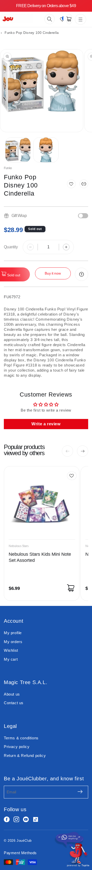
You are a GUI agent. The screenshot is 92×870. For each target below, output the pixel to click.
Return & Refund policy (25, 755)
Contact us (14, 703)
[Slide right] (82, 451)
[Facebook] (7, 819)
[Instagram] (16, 819)
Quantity (11, 247)
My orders (13, 642)
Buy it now (53, 273)
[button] (49, 19)
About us (12, 694)
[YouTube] (26, 819)
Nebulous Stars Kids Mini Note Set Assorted (40, 557)
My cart (11, 659)
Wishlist (11, 650)
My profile (13, 633)
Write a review (45, 424)
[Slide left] (67, 451)
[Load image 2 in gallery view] (46, 150)
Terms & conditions (21, 738)
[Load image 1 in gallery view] (18, 150)
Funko (8, 168)
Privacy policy (16, 746)
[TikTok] (36, 819)
